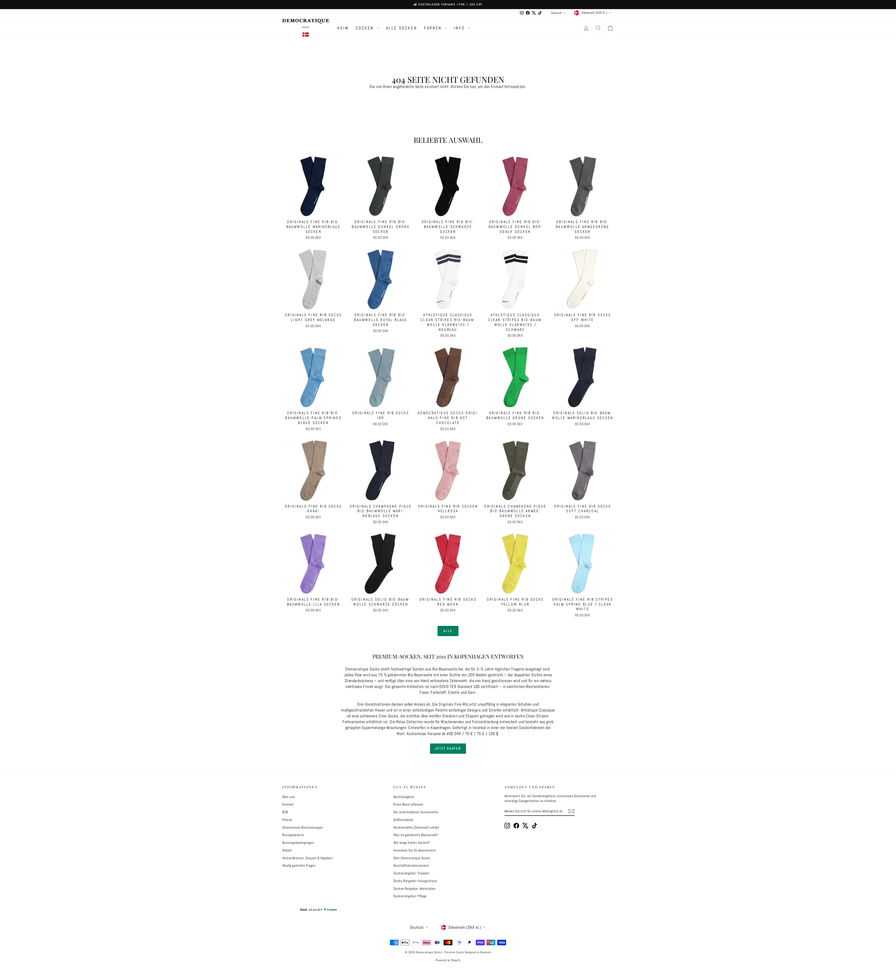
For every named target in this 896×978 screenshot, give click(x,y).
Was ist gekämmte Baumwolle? (415, 835)
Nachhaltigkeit (403, 797)
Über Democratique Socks (411, 858)
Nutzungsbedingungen (298, 842)
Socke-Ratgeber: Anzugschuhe (415, 881)
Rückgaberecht (293, 835)
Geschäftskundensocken (411, 865)
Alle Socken (401, 28)
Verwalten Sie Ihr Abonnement (414, 850)
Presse (287, 819)
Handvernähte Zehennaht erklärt (416, 827)
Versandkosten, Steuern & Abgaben (307, 858)
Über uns (288, 797)
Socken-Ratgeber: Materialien (414, 888)
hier (473, 86)
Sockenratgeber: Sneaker (411, 873)
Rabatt (287, 850)
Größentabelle (403, 819)
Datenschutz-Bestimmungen (302, 827)
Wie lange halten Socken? (411, 842)
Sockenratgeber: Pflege (410, 896)
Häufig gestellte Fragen (298, 865)
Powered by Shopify (448, 960)
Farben (433, 28)
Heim (343, 28)
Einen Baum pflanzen (408, 804)
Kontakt (288, 804)
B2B (285, 812)
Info (460, 28)
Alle (448, 631)
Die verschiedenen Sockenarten (415, 812)
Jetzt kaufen (448, 748)
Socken (365, 28)
